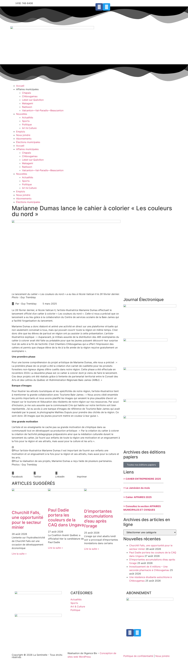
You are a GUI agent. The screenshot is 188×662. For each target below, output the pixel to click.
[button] (22, 474)
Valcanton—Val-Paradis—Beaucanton (42, 110)
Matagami (27, 103)
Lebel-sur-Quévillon (33, 99)
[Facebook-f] (99, 7)
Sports (26, 121)
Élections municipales (28, 142)
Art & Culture (29, 128)
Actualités (27, 117)
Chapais (26, 92)
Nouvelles (21, 113)
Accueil (20, 85)
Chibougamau (29, 96)
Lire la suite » (19, 553)
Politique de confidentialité (138, 656)
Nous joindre (23, 135)
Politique (27, 124)
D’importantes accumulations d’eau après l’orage (98, 519)
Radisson (27, 106)
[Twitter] (106, 7)
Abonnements (23, 138)
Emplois (20, 131)
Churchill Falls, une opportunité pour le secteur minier (27, 520)
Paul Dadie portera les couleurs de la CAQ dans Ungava (66, 517)
